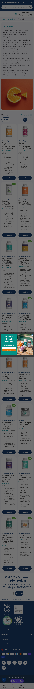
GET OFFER (9, 350)
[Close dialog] (32, 335)
